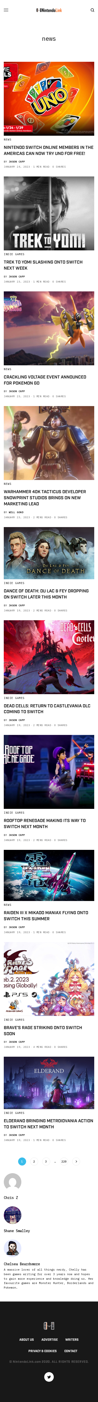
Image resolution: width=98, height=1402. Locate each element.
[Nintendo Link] (49, 10)
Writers (72, 1340)
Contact (70, 1351)
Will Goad (16, 512)
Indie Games (14, 254)
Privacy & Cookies (42, 1351)
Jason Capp (17, 161)
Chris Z (11, 1197)
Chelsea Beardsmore (22, 1264)
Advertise (49, 1340)
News (7, 139)
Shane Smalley (17, 1231)
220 (64, 1161)
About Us (26, 1340)
